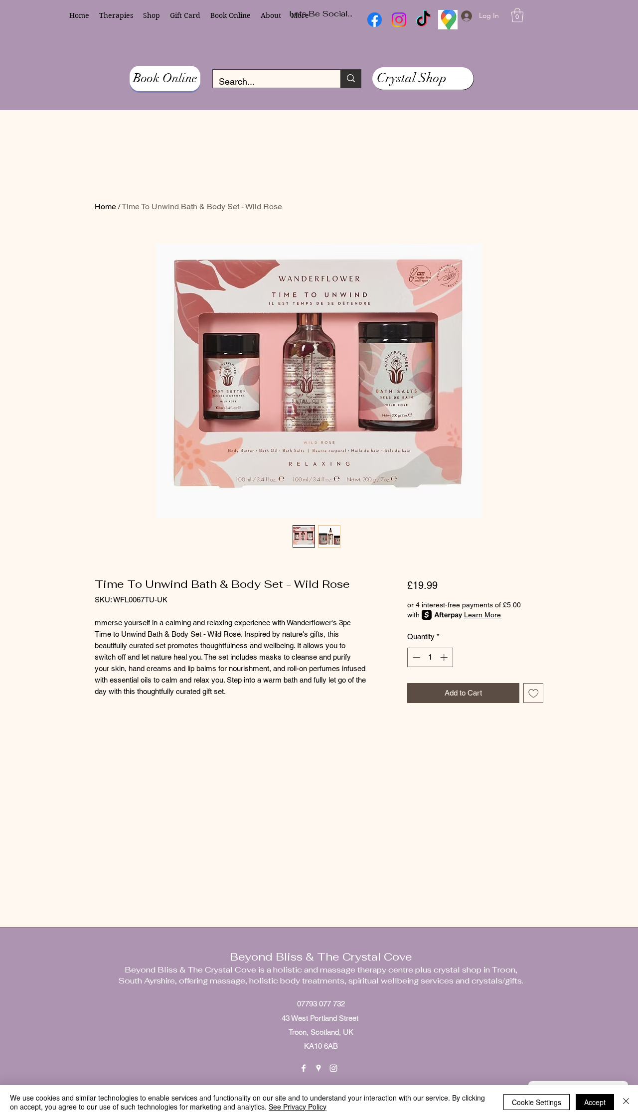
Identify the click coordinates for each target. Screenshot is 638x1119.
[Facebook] (304, 1068)
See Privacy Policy (297, 1107)
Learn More (482, 615)
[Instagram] (333, 1068)
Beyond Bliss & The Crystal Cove (321, 957)
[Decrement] (415, 657)
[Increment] (445, 657)
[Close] (626, 1102)
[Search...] (350, 79)
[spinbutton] (430, 657)
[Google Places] (318, 1068)
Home (105, 206)
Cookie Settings (536, 1102)
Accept (595, 1102)
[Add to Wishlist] (533, 693)
